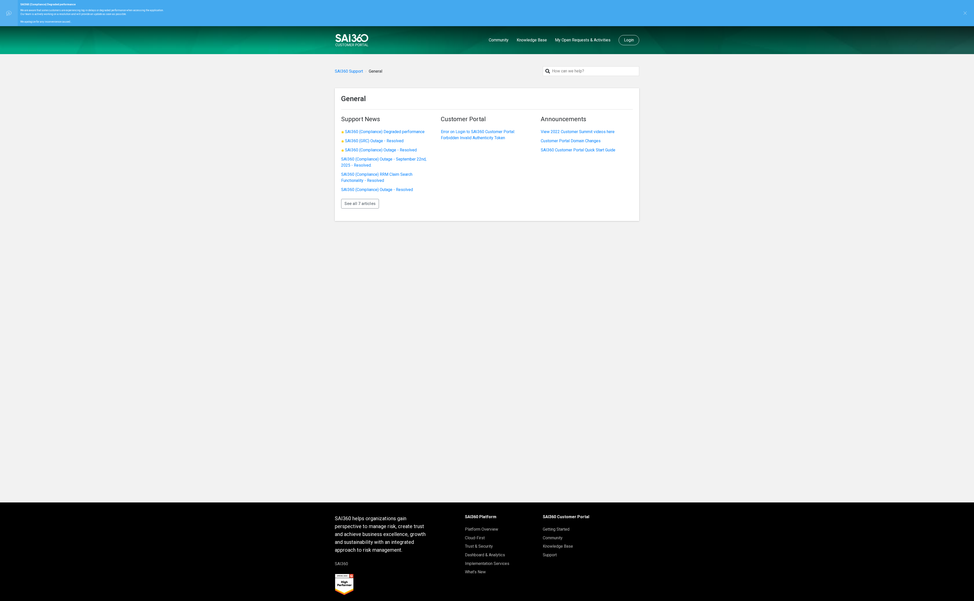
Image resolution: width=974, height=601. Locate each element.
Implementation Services (487, 563)
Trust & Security (479, 546)
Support (550, 554)
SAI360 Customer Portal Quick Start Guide (578, 150)
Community (499, 40)
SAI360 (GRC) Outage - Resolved (374, 140)
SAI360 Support (349, 71)
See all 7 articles (360, 203)
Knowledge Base (532, 40)
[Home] (352, 40)
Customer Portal (463, 119)
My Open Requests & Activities (583, 40)
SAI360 (341, 563)
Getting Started (556, 529)
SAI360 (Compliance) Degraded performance (385, 131)
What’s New (475, 572)
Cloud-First (475, 537)
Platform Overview (481, 529)
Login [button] (629, 40)
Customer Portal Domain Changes (571, 140)
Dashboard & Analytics (485, 554)
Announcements (563, 119)
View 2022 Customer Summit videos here (578, 131)
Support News (360, 119)
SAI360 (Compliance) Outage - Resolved (381, 150)
